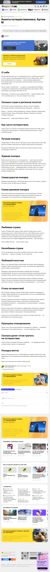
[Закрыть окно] (47, 553)
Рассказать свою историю (8, 369)
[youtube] (12, 559)
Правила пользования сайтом (22, 566)
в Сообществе (16, 30)
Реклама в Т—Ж (31, 564)
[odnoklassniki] (15, 559)
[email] (2, 559)
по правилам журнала (22, 405)
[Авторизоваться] (44, 6)
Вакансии (3, 564)
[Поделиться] (17, 25)
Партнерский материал (37, 517)
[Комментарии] (21, 479)
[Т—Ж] (9, 6)
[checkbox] (46, 6)
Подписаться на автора (9, 389)
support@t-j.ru (9, 553)
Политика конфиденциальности (8, 566)
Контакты (25, 564)
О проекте (19, 564)
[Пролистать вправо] (48, 447)
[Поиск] (35, 6)
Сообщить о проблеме (11, 564)
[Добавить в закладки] (9, 479)
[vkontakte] (7, 559)
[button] (48, 0)
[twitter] (10, 559)
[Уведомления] (38, 6)
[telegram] (5, 559)
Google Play (34, 558)
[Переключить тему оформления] (41, 6)
